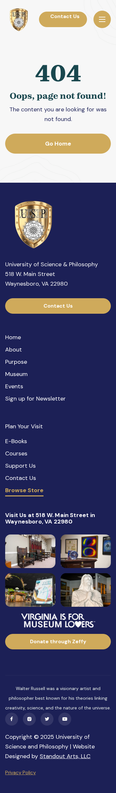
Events (14, 386)
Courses (16, 453)
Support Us (20, 466)
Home (13, 337)
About (13, 349)
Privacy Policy (20, 772)
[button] (102, 19)
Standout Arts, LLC (65, 756)
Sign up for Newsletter (35, 398)
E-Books (16, 441)
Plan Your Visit (24, 426)
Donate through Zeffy (58, 641)
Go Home (58, 143)
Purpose (16, 362)
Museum (16, 374)
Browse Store (24, 490)
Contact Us (63, 19)
